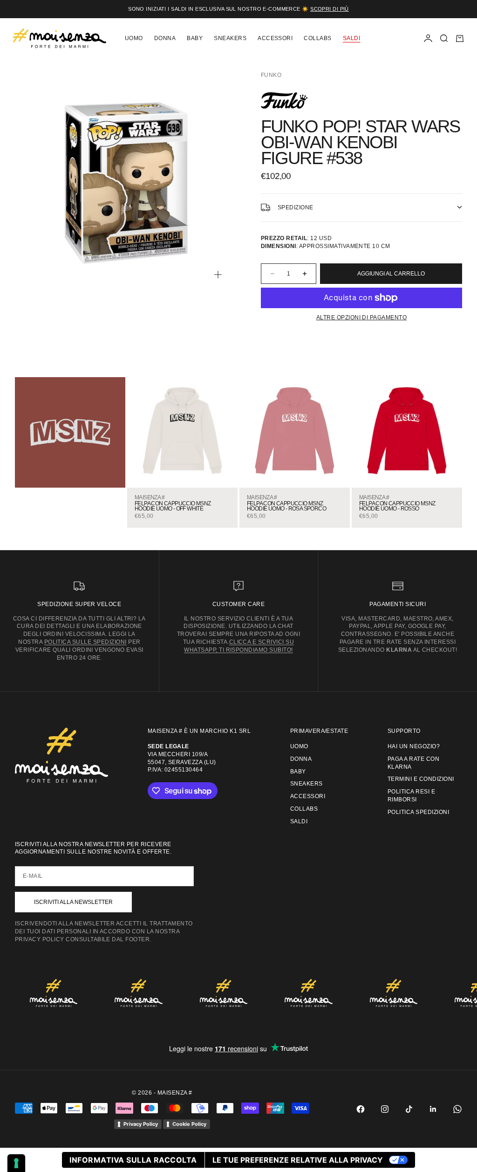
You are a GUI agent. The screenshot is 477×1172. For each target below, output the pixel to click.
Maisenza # (149, 497)
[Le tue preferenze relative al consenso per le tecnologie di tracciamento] (16, 1163)
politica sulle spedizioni (85, 642)
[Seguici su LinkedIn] (433, 1109)
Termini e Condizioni (421, 779)
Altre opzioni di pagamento (361, 317)
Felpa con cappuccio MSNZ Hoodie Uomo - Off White (173, 506)
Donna (165, 38)
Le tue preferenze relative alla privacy (297, 1160)
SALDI (351, 38)
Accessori (275, 38)
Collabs (317, 38)
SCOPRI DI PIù (329, 9)
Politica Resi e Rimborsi (411, 795)
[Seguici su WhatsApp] (457, 1109)
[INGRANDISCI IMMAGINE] (218, 274)
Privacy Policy (140, 1124)
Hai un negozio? (414, 746)
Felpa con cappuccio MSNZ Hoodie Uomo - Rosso (397, 506)
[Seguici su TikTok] (409, 1109)
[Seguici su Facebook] (360, 1109)
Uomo (134, 38)
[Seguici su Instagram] (384, 1109)
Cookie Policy (189, 1124)
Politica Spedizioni (418, 812)
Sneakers (230, 38)
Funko (271, 75)
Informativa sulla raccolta (133, 1160)
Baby (195, 38)
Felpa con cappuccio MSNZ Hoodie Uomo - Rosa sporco (286, 506)
